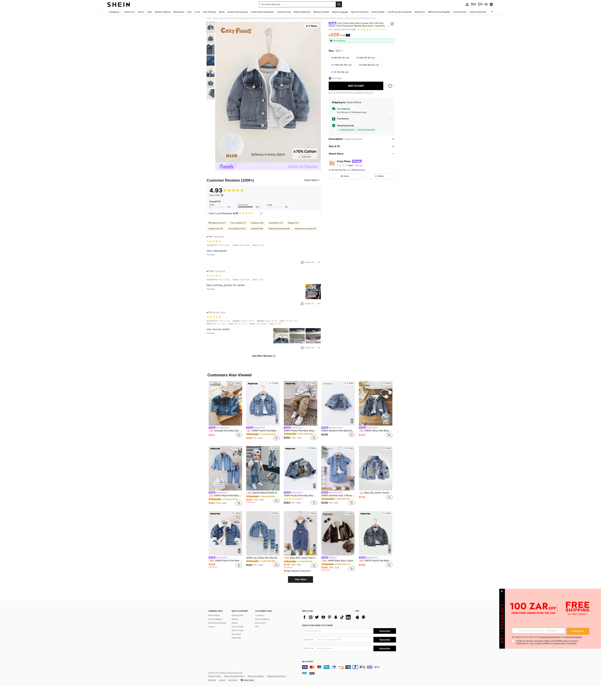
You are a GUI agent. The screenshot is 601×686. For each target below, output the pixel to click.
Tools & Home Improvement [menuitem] (482, 12)
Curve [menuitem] (197, 12)
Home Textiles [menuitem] (378, 12)
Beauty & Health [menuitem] (321, 12)
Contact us (259, 615)
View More (300, 579)
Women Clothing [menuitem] (162, 12)
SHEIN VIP (236, 638)
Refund (235, 623)
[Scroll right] (492, 12)
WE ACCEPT (307, 662)
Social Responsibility (217, 623)
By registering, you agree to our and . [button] (547, 637)
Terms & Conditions (255, 676)
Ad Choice (232, 680)
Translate (211, 255)
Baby (216, 18)
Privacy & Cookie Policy (234, 676)
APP (357, 611)
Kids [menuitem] (189, 12)
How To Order (237, 627)
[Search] (339, 4)
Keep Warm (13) (276, 223)
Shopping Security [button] (345, 125)
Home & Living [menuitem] (284, 12)
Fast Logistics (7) (238, 223)
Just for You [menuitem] (129, 12)
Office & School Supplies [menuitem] (439, 12)
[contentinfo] (349, 667)
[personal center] (467, 4)
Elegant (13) (293, 223)
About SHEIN (213, 615)
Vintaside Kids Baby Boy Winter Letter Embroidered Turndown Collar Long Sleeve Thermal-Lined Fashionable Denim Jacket (225, 430)
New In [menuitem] (141, 12)
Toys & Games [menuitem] (459, 12)
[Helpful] (302, 262)
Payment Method (262, 619)
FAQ (257, 627)
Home (209, 18)
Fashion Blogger (215, 619)
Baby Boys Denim (247, 18)
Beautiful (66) (257, 228)
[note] (297, 570)
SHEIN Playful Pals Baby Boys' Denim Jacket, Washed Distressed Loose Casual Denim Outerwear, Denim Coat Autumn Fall (376, 560)
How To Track (237, 630)
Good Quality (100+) (237, 228)
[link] (473, 4)
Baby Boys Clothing (228, 18)
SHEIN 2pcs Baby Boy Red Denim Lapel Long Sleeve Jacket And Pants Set (263, 557)
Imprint (222, 680)
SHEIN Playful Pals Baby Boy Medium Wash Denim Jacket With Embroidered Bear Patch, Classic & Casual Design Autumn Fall (300, 495)
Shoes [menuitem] (222, 12)
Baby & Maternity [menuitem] (302, 12)
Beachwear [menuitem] (179, 12)
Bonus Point (260, 623)
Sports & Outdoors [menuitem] (359, 12)
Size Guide (236, 634)
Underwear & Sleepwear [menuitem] (262, 12)
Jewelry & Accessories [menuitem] (238, 12)
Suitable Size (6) (215, 228)
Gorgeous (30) (257, 223)
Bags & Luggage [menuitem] (340, 12)
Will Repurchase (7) (216, 223)
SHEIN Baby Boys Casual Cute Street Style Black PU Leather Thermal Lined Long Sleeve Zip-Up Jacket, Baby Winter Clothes (338, 560)
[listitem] (225, 411)
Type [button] (338, 50)
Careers (211, 627)
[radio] (340, 57)
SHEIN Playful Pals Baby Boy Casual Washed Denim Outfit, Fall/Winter (225, 495)
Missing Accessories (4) (305, 228)
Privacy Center (214, 676)
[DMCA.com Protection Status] (312, 673)
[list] (327, 617)
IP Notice (212, 680)
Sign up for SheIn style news (317, 625)
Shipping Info (237, 615)
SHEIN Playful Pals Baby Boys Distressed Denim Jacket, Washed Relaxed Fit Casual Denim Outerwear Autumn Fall (263, 430)
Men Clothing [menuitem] (209, 12)
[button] (486, 4)
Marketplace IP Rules (276, 676)
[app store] (357, 618)
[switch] (260, 213)
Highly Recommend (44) (279, 228)
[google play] (363, 618)
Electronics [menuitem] (420, 12)
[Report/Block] (319, 262)
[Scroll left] (488, 12)
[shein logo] (118, 4)
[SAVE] (390, 86)
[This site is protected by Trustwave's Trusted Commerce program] (304, 673)
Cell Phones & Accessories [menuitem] (400, 12)
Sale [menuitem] (150, 12)
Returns (235, 619)
